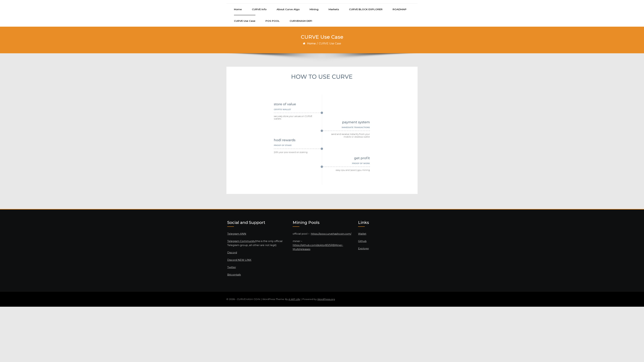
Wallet (362, 233)
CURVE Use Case (244, 20)
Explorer (363, 248)
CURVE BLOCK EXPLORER (366, 9)
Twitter (231, 267)
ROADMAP (400, 9)
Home (238, 9)
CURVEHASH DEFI (301, 20)
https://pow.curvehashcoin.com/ (331, 233)
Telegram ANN (236, 233)
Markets (334, 9)
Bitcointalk (234, 274)
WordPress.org (326, 299)
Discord (232, 252)
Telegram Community (241, 241)
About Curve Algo (288, 9)
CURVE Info (259, 9)
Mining (314, 9)
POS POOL (272, 20)
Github (362, 241)
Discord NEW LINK (239, 259)
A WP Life (294, 299)
